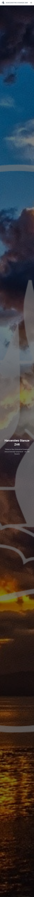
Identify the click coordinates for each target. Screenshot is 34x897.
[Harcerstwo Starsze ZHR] (15, 2)
